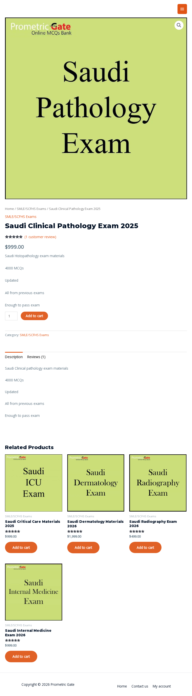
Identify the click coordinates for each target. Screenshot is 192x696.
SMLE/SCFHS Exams (31, 209)
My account (162, 686)
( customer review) (40, 236)
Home (9, 209)
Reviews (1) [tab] (36, 356)
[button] (179, 25)
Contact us (140, 686)
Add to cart (34, 315)
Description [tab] (14, 356)
